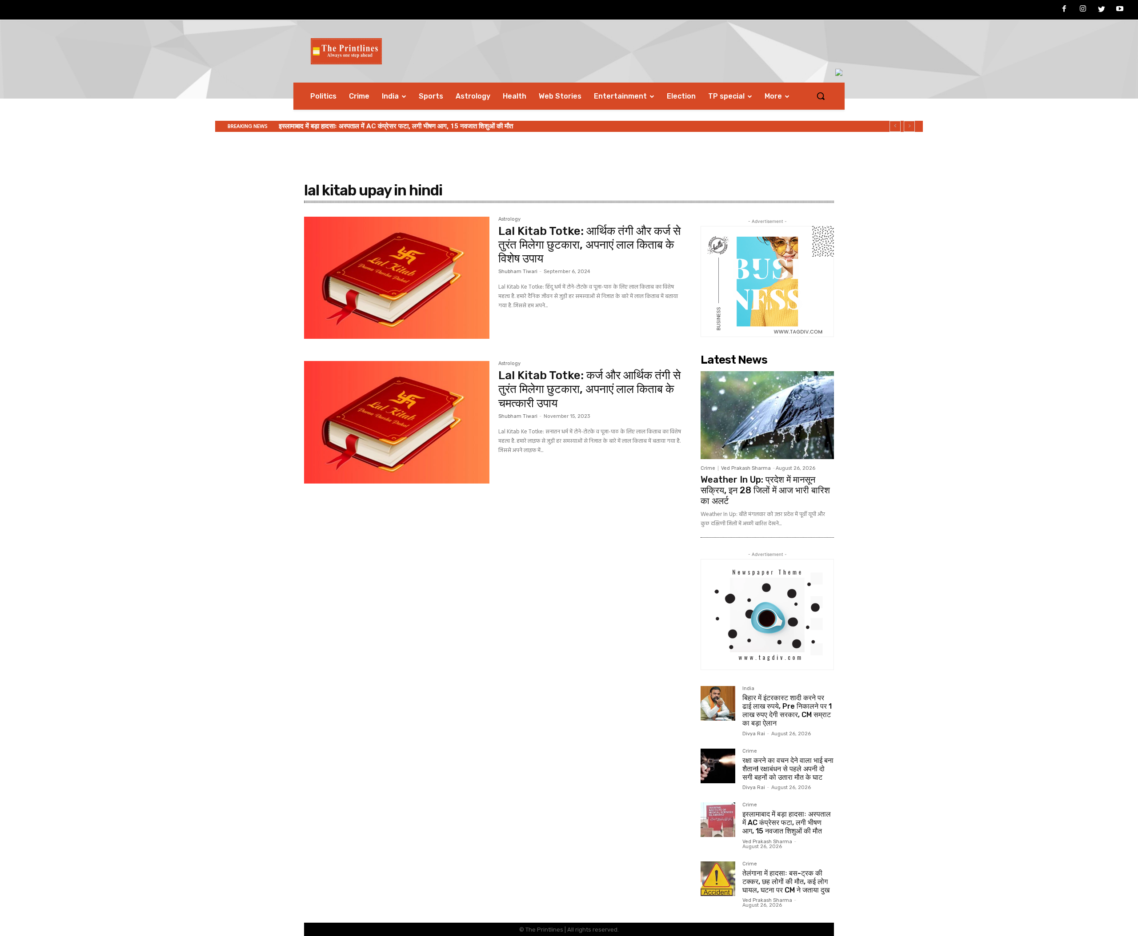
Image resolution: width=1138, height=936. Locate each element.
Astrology (509, 219)
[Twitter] (1101, 10)
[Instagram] (1083, 10)
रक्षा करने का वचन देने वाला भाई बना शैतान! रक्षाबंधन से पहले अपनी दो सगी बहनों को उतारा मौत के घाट (787, 768)
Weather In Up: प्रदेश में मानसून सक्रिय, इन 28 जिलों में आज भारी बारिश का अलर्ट (765, 490)
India (748, 688)
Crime (708, 468)
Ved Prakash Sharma (746, 468)
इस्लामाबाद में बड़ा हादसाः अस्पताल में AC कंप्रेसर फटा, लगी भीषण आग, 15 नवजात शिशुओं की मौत (396, 126)
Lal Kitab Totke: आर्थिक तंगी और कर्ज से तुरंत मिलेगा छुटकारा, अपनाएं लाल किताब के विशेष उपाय (589, 245)
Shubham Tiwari (517, 271)
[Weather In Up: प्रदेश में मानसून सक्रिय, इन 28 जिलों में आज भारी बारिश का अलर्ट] (767, 415)
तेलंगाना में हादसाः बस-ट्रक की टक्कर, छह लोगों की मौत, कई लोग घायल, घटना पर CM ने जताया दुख (785, 881)
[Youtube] (1119, 10)
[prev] (895, 126)
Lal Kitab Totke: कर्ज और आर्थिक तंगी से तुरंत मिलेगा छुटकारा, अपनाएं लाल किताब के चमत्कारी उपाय (589, 389)
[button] (820, 96)
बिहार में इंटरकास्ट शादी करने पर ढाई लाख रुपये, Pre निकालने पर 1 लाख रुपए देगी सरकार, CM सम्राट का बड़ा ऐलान (787, 711)
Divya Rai (753, 734)
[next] (909, 126)
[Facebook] (1064, 10)
